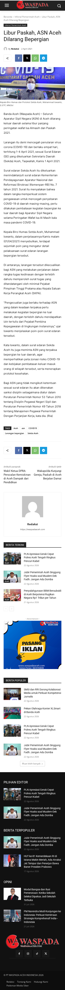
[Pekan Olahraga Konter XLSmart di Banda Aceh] (12, 713)
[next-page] (11, 608)
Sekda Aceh (33, 433)
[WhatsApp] (35, 58)
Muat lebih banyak (31, 763)
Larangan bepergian (14, 433)
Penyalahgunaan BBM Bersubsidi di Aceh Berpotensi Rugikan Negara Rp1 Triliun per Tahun (42, 594)
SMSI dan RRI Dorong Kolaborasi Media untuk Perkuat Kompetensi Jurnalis (42, 693)
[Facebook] (18, 58)
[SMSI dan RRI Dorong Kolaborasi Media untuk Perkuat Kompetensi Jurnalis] (12, 694)
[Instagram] (28, 953)
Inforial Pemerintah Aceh (27, 16)
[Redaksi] (6, 49)
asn (23, 428)
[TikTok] (36, 953)
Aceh (16, 428)
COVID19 (33, 428)
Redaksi (15, 48)
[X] (27, 58)
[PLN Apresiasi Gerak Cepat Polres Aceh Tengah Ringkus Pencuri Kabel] (12, 558)
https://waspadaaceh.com (32, 529)
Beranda (8, 16)
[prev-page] (6, 608)
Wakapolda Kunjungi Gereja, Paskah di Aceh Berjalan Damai (47, 474)
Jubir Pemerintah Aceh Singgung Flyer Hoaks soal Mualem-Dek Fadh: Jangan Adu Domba (42, 576)
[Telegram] (43, 58)
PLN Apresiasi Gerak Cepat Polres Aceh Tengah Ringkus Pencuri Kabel (39, 557)
